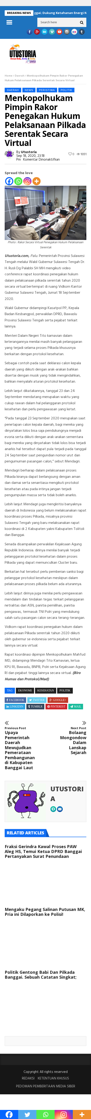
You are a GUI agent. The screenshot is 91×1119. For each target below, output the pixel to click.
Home (8, 76)
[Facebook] (9, 181)
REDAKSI (28, 1078)
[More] (36, 181)
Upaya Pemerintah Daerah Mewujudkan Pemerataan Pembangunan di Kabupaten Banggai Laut (20, 748)
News (29, 90)
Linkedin (16, 706)
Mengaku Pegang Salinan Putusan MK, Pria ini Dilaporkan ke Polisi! (45, 912)
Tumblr (36, 706)
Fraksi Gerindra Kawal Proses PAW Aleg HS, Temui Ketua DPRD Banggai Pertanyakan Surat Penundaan (43, 851)
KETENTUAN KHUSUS (53, 1078)
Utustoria (29, 152)
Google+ (59, 700)
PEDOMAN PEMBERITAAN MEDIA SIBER (45, 1086)
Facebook (16, 700)
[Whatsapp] (18, 181)
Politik (66, 90)
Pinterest (58, 706)
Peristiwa (47, 90)
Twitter (39, 700)
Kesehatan (45, 690)
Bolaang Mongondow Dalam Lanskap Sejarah (73, 740)
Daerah (19, 76)
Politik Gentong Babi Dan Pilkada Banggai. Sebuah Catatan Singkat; (41, 974)
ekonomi (25, 690)
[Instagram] (27, 181)
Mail (77, 706)
